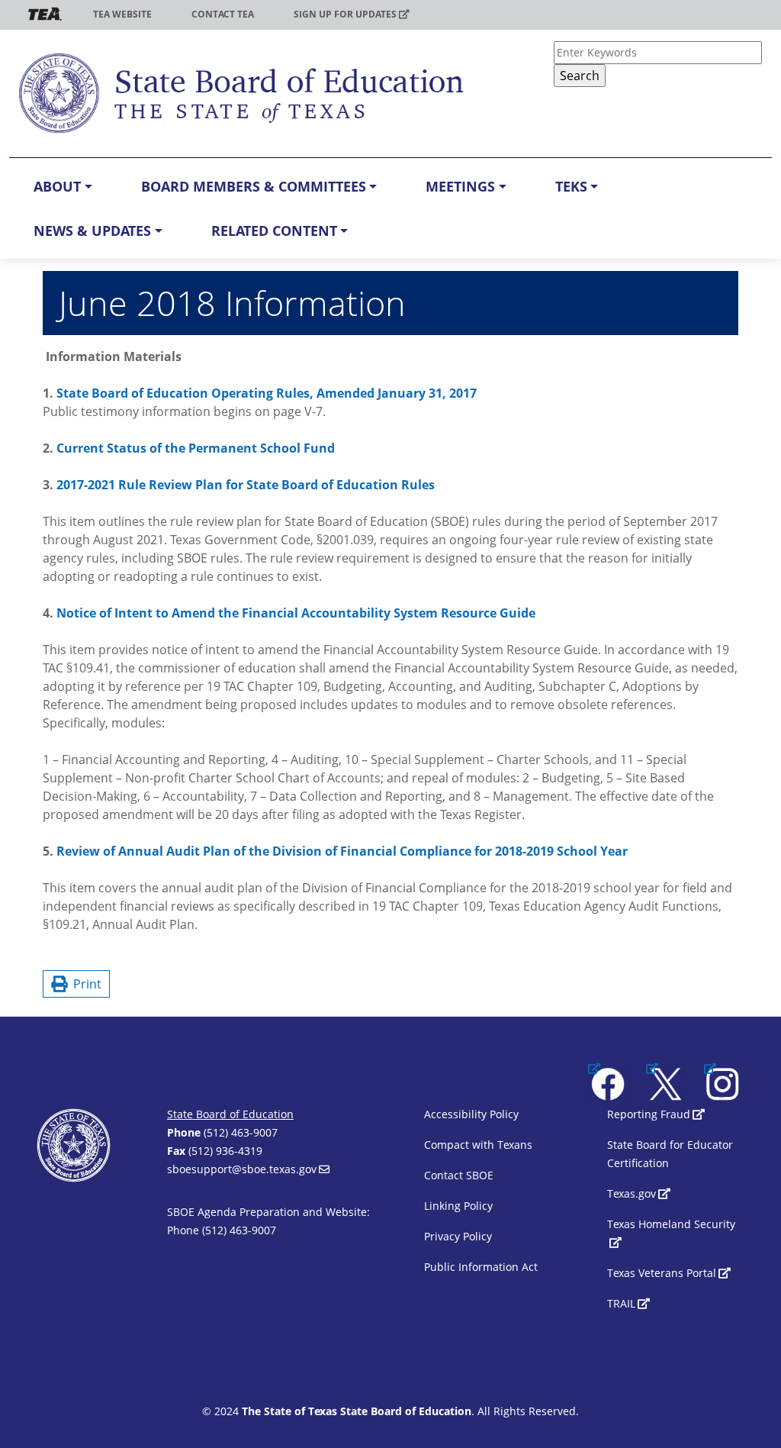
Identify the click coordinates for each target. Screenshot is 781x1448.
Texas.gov (631, 1193)
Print (84, 984)
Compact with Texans (478, 1144)
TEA (45, 14)
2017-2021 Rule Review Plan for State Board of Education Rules (245, 484)
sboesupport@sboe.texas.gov (242, 1169)
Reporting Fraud (648, 1114)
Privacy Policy (458, 1236)
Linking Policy (458, 1205)
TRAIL (621, 1303)
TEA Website (122, 14)
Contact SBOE (458, 1175)
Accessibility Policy (471, 1114)
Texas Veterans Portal (661, 1273)
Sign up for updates (345, 14)
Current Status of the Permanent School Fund (195, 448)
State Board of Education (230, 1114)
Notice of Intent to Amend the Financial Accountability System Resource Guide (295, 613)
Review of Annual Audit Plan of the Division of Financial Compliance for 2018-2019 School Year (342, 851)
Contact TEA (222, 14)
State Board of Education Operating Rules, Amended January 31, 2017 (266, 393)
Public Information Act (481, 1266)
